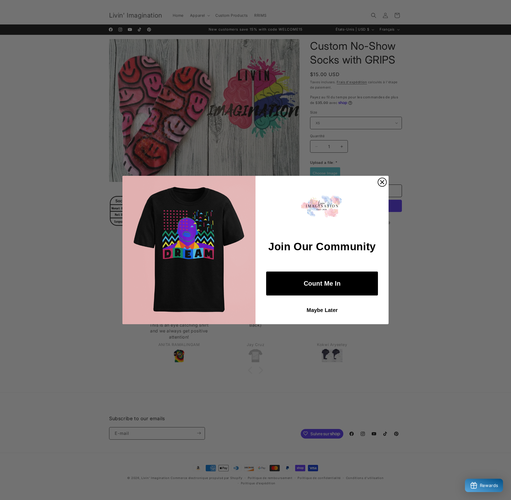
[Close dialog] (382, 182)
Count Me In (322, 283)
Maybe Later (322, 310)
